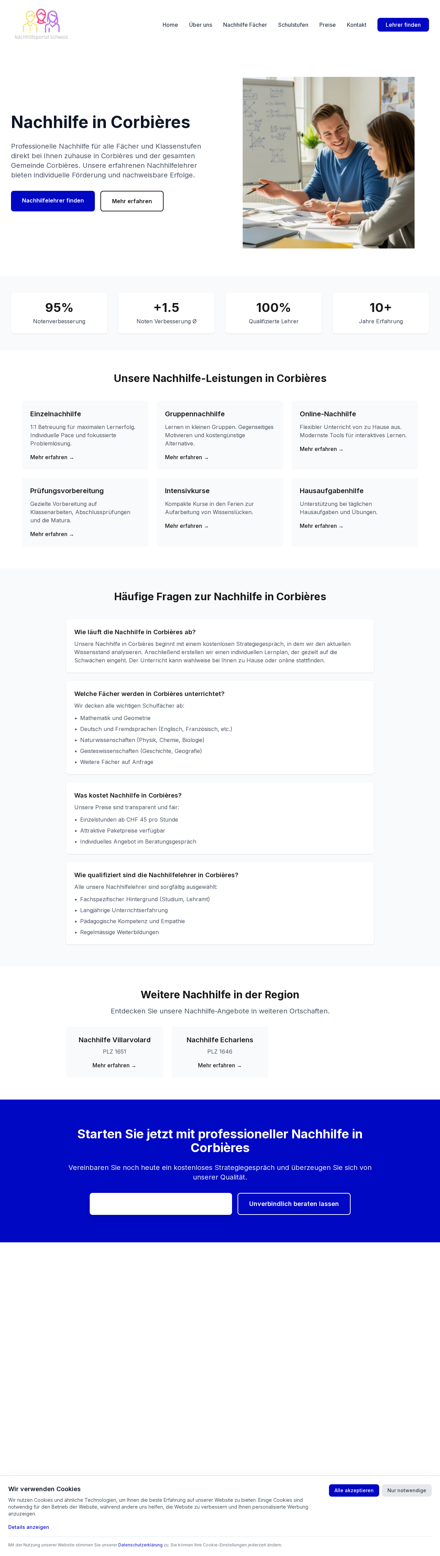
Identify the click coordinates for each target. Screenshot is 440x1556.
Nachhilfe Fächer (245, 24)
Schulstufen (293, 24)
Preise (327, 24)
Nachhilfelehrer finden (53, 200)
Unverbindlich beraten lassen (294, 1203)
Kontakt (356, 24)
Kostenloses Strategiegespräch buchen (161, 1203)
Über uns (200, 24)
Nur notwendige (406, 1490)
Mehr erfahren (132, 201)
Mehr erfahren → (52, 457)
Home (170, 24)
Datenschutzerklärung (140, 1544)
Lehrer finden (403, 24)
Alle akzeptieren (354, 1490)
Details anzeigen (28, 1527)
